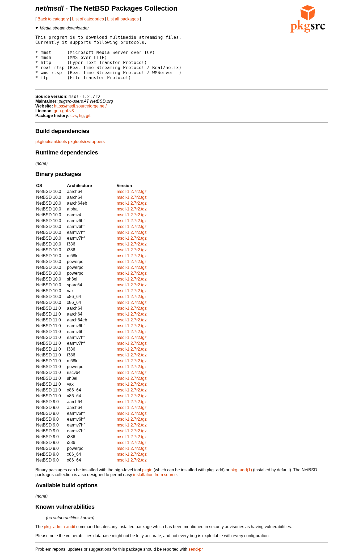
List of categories (88, 19)
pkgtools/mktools (51, 141)
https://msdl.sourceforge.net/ (80, 106)
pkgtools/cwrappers (86, 141)
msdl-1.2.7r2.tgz (132, 191)
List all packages (123, 19)
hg (81, 115)
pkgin (147, 470)
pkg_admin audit (59, 526)
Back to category (53, 19)
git (88, 115)
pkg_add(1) (241, 470)
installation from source (155, 474)
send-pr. (196, 549)
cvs (73, 115)
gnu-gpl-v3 (64, 111)
